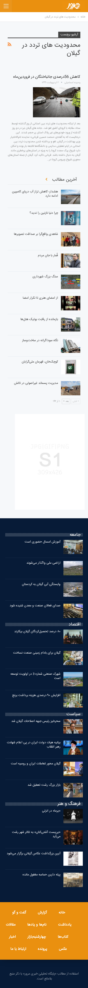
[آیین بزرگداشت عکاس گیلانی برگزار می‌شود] (73, 859)
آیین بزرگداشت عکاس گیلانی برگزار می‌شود (33, 853)
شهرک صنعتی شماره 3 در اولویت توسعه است (35, 676)
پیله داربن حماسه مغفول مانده (41, 874)
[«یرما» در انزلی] (73, 816)
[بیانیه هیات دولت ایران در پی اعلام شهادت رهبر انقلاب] (73, 748)
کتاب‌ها (63, 937)
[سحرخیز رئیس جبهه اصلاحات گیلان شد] (73, 726)
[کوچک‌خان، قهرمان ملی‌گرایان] (70, 367)
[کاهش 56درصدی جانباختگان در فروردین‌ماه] (56, 102)
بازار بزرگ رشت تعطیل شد (44, 785)
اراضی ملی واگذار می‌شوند (43, 563)
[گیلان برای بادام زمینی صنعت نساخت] (73, 658)
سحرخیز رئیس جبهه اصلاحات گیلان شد (35, 721)
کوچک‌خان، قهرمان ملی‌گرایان (40, 362)
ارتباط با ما (18, 949)
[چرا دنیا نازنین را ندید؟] (70, 218)
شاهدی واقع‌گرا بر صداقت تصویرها (36, 234)
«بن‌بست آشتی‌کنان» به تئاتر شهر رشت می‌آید (36, 834)
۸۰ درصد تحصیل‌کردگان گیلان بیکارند (37, 631)
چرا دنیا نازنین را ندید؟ (44, 213)
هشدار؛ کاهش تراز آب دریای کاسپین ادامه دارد (35, 194)
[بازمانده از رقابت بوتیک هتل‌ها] (70, 324)
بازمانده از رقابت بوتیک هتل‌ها (39, 319)
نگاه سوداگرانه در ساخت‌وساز (40, 340)
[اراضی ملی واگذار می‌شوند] (73, 568)
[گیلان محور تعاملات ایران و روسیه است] (73, 769)
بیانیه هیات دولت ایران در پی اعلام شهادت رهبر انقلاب (33, 745)
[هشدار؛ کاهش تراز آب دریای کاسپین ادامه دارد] (70, 197)
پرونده (42, 949)
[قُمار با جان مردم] (70, 261)
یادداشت (65, 925)
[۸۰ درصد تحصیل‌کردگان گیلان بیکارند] (73, 637)
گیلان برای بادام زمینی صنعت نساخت (36, 653)
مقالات (11, 925)
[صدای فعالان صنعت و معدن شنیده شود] (73, 611)
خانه (62, 913)
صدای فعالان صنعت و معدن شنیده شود (35, 605)
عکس (63, 949)
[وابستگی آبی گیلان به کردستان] (73, 589)
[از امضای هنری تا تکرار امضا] (70, 303)
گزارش (42, 913)
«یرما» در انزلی (51, 811)
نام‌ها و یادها (36, 925)
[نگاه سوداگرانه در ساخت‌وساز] (70, 345)
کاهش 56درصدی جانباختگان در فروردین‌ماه (46, 77)
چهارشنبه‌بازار (37, 937)
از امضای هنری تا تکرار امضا (40, 298)
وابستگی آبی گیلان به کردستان (41, 584)
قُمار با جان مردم (48, 255)
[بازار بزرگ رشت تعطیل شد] (73, 790)
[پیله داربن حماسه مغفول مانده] (73, 880)
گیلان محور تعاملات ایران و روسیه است (35, 763)
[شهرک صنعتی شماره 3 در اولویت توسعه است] (73, 679)
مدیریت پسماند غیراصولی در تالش (36, 383)
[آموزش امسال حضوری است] (73, 547)
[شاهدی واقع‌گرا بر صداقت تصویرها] (70, 239)
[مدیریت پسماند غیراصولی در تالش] (70, 388)
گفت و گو (19, 913)
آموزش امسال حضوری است (42, 542)
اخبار (12, 937)
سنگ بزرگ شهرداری (45, 276)
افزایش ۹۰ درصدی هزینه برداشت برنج (36, 695)
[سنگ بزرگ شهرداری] (70, 282)
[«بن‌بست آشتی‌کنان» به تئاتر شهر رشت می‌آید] (73, 837)
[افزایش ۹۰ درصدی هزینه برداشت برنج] (73, 700)
